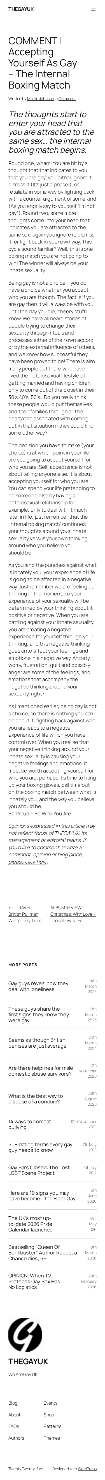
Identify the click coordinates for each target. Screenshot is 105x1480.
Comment (67, 98)
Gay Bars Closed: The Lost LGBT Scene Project (39, 1170)
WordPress (87, 1468)
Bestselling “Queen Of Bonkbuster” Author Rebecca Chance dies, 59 (42, 1252)
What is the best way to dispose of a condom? (35, 1099)
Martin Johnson (40, 98)
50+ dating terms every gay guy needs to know (40, 1147)
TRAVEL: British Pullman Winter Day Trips (24, 913)
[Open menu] (93, 9)
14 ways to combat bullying (29, 1124)
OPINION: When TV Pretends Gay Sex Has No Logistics (34, 1281)
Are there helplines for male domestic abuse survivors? (40, 1071)
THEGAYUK (21, 9)
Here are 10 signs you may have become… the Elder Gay (41, 1195)
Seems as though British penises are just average (37, 1042)
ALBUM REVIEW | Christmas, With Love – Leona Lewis (73, 913)
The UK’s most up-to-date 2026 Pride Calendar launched (30, 1223)
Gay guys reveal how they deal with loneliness (38, 986)
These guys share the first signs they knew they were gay (38, 1014)
